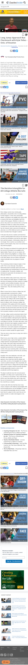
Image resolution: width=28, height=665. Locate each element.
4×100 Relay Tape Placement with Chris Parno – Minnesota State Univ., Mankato (12, 165)
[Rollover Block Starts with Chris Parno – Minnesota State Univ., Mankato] (14, 121)
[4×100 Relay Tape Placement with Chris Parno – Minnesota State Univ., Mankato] (14, 156)
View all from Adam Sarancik (20, 473)
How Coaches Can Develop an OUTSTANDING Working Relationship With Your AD (19, 615)
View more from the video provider (9, 46)
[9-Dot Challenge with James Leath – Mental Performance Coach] (14, 138)
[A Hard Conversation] (14, 535)
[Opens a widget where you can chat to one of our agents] (6, 662)
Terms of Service (22, 649)
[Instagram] (8, 655)
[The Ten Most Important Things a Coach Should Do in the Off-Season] (14, 482)
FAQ (8, 647)
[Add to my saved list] (23, 34)
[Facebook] (14, 51)
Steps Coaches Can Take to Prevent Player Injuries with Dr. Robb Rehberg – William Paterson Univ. (19, 630)
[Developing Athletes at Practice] (14, 518)
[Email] (11, 51)
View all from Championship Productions (18, 94)
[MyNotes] (26, 34)
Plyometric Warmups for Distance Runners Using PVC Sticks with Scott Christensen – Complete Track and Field (14, 110)
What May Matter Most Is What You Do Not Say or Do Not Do (14, 508)
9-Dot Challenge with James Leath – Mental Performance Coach (11, 147)
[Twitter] (17, 51)
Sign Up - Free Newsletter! (14, 561)
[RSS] (11, 655)
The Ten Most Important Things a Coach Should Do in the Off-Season (13, 490)
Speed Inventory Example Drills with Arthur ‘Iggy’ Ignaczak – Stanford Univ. (19, 622)
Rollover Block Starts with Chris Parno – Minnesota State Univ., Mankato (14, 129)
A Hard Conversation (6, 542)
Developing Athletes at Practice (9, 526)
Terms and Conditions (14, 660)
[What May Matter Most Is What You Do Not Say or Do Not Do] (14, 500)
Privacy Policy (15, 648)
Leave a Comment (21, 83)
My (4, 83)
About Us (2, 648)
